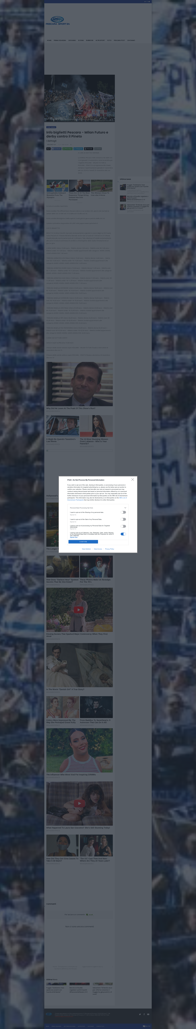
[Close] (133, 480)
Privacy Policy (109, 549)
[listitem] (98, 508)
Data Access (98, 549)
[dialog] (98, 514)
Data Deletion (86, 549)
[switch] (123, 512)
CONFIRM (83, 542)
